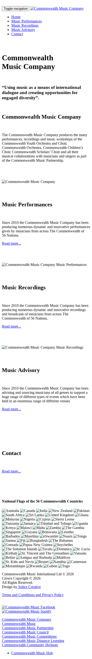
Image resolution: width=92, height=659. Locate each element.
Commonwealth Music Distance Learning (33, 641)
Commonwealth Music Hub (32, 653)
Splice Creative (29, 587)
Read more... (11, 243)
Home (16, 17)
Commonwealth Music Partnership (28, 628)
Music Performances (26, 21)
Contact (17, 34)
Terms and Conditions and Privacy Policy (33, 595)
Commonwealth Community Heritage (30, 645)
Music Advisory (23, 30)
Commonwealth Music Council (25, 632)
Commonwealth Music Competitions (29, 636)
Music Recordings (24, 25)
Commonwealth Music (19, 624)
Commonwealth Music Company (26, 619)
